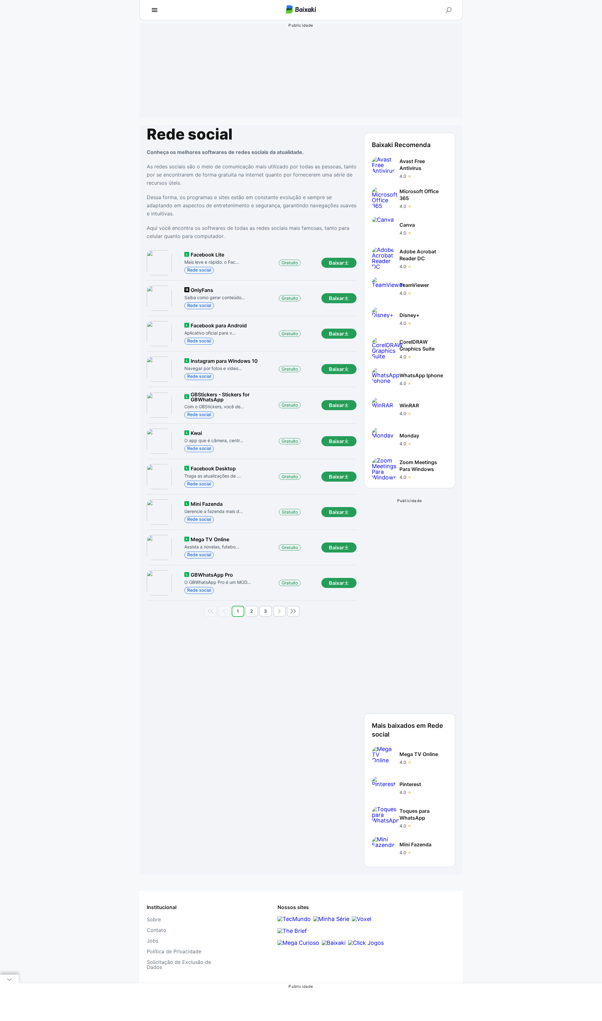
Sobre (154, 919)
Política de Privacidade (174, 951)
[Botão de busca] (448, 10)
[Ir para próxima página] (279, 611)
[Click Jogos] (366, 942)
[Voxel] (361, 919)
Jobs (152, 940)
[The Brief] (292, 931)
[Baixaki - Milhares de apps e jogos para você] (301, 10)
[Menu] (154, 10)
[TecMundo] (294, 919)
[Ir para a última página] (293, 611)
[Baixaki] (334, 942)
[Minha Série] (331, 919)
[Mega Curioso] (298, 942)
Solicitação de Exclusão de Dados (179, 965)
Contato (156, 930)
